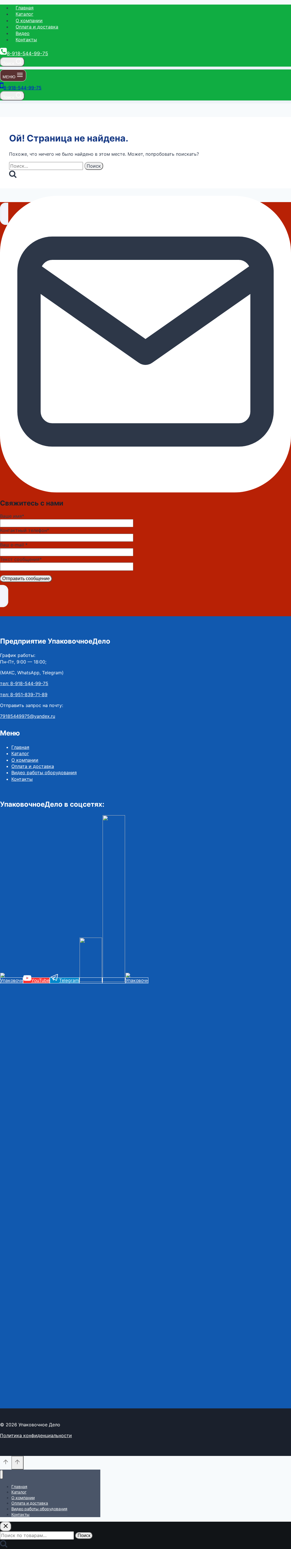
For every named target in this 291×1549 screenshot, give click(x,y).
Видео (23, 33)
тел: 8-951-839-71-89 (23, 694)
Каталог (24, 14)
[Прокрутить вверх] (5, 1463)
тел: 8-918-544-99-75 (24, 683)
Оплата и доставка (37, 27)
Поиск (84, 1535)
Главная (25, 8)
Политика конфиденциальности (36, 1435)
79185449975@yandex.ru (27, 716)
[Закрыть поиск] (5, 1526)
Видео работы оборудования (44, 772)
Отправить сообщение (26, 578)
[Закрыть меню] (1, 1474)
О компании (29, 20)
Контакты (26, 39)
